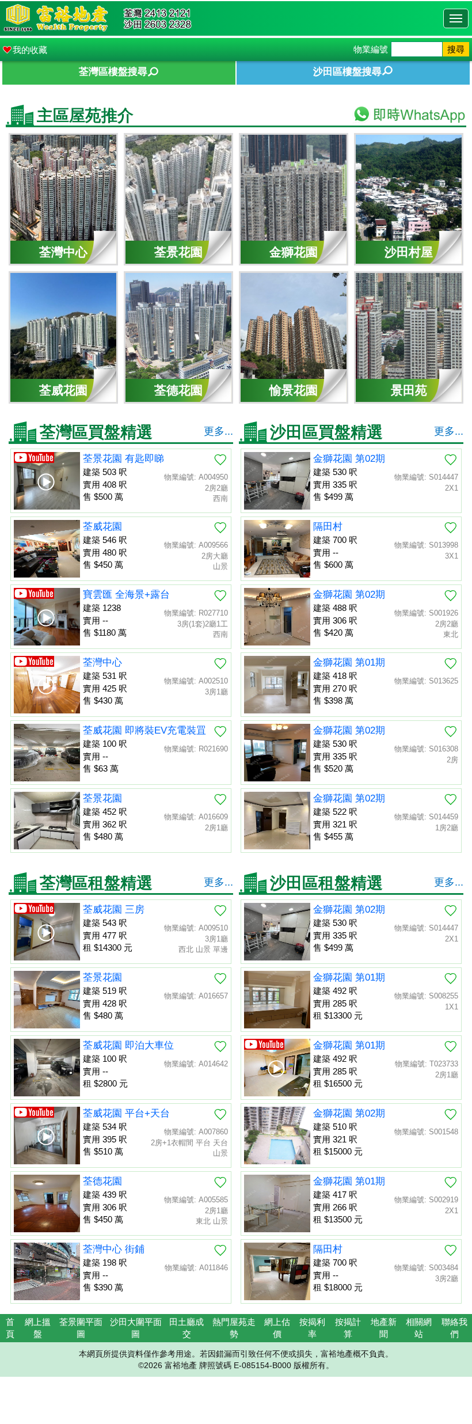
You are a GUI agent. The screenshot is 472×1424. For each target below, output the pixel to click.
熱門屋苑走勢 (234, 1328)
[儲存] (220, 459)
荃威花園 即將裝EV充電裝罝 (144, 730)
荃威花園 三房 (113, 909)
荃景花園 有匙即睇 (123, 458)
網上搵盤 (38, 1328)
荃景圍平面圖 (80, 1328)
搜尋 (456, 49)
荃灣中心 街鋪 (113, 1249)
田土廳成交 (186, 1328)
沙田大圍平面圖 (136, 1328)
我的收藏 (30, 50)
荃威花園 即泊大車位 (128, 1045)
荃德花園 (102, 1181)
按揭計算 (348, 1328)
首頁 (10, 1328)
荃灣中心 (102, 662)
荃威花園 (102, 526)
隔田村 (327, 526)
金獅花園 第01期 (349, 662)
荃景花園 (102, 798)
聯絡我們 (454, 1328)
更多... (218, 431)
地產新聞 (384, 1328)
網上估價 (277, 1328)
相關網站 (419, 1328)
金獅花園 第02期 (349, 458)
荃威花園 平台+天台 (126, 1113)
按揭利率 (312, 1328)
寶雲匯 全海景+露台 (126, 594)
